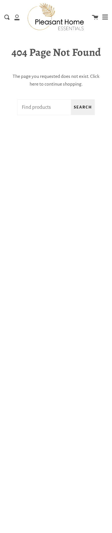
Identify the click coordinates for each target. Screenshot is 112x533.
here (34, 84)
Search (83, 107)
